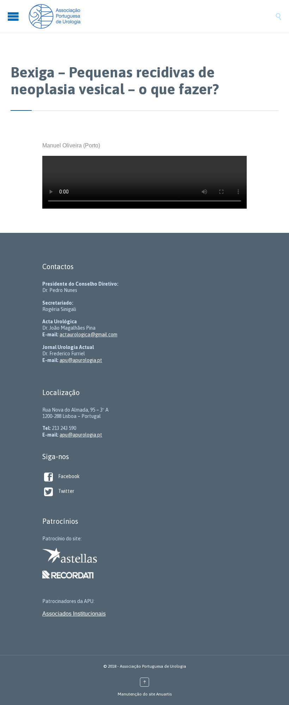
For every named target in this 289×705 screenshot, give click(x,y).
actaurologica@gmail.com (88, 334)
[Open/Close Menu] (14, 16)
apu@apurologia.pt (81, 360)
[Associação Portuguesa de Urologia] (151, 16)
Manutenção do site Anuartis (145, 694)
